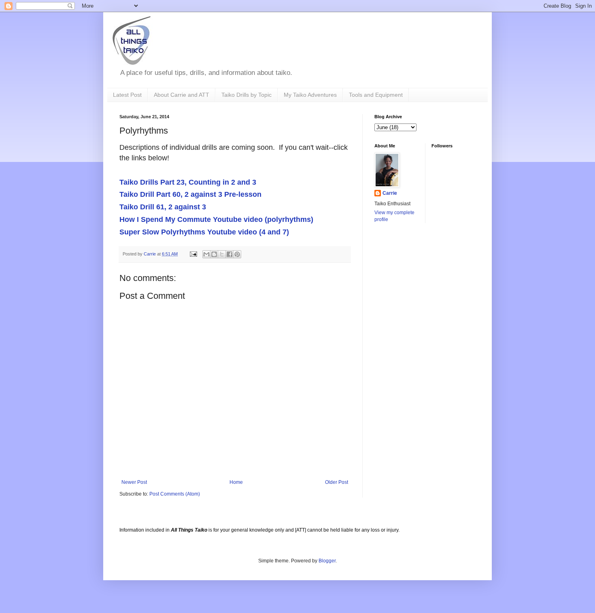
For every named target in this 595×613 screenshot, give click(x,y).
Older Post (336, 482)
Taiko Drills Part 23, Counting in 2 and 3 (187, 182)
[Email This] (206, 254)
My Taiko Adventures (310, 95)
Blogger (327, 561)
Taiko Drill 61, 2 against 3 (162, 207)
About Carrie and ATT (181, 95)
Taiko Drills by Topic (246, 95)
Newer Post (134, 482)
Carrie (389, 193)
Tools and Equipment (376, 95)
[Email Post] (193, 253)
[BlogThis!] (214, 254)
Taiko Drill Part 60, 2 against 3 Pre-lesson (190, 194)
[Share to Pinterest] (237, 254)
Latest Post (127, 95)
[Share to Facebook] (229, 254)
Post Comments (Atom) (174, 494)
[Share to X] (222, 254)
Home (236, 482)
